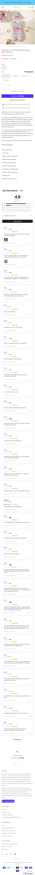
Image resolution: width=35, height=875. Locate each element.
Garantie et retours (7, 836)
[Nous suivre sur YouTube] (15, 854)
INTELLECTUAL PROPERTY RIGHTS (11, 817)
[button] (7, 56)
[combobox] (31, 215)
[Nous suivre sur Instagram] (6, 854)
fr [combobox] (23, 190)
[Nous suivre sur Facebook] (2, 854)
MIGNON (4, 809)
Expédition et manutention (9, 830)
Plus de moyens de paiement (17, 100)
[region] (17, 756)
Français (16, 859)
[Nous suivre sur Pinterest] (11, 854)
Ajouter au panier (17, 91)
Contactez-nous (6, 812)
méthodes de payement (8, 828)
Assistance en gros (7, 846)
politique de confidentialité (8, 833)
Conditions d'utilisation (7, 815)
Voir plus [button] (28, 628)
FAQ (3, 825)
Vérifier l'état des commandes (9, 844)
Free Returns (5, 849)
